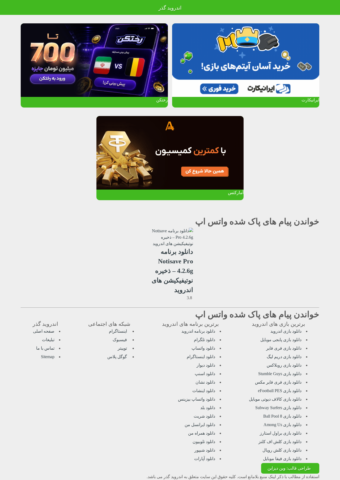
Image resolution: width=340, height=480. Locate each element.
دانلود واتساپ (203, 348)
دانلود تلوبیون (204, 441)
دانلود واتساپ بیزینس (196, 399)
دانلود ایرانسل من (200, 424)
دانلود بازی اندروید (285, 331)
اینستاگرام (118, 331)
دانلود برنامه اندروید (198, 331)
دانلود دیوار (206, 365)
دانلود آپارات (204, 458)
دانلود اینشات (203, 390)
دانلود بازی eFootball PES (279, 390)
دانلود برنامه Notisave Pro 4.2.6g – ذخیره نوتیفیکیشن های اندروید (172, 270)
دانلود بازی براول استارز (280, 433)
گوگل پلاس (117, 356)
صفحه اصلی (43, 331)
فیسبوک (120, 339)
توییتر (123, 348)
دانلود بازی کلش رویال (281, 450)
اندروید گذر (170, 8)
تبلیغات (48, 339)
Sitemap (47, 356)
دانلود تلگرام (204, 339)
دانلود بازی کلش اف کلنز (279, 441)
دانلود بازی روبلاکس (284, 365)
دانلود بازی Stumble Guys (279, 373)
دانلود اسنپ (205, 373)
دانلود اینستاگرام (201, 356)
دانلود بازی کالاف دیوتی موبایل (275, 399)
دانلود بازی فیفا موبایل (282, 458)
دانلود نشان (205, 382)
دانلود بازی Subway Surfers (278, 407)
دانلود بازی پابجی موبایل (280, 339)
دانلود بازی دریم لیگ (284, 356)
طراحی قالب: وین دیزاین (289, 468)
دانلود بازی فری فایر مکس (278, 382)
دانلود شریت (204, 416)
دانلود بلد (207, 407)
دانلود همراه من (201, 433)
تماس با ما (45, 348)
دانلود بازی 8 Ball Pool (282, 416)
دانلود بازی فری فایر (283, 348)
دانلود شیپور (204, 450)
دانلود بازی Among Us (282, 424)
